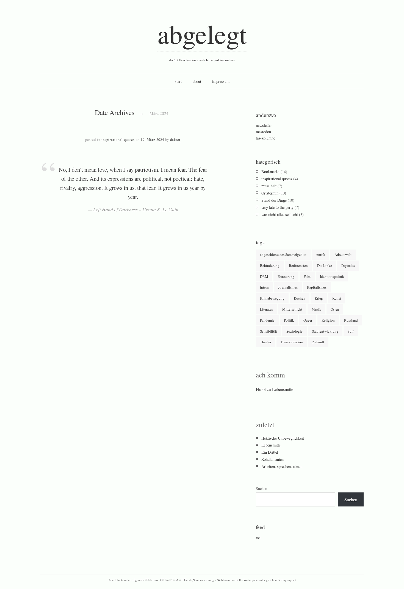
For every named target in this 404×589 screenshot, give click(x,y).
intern (264, 287)
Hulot (261, 389)
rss (258, 537)
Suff (351, 331)
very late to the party (277, 207)
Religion (328, 320)
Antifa (320, 254)
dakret (175, 139)
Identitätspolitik (332, 276)
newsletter (264, 125)
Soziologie (294, 331)
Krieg (319, 298)
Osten (335, 309)
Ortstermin (269, 193)
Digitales (348, 265)
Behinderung (270, 265)
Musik (316, 309)
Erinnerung (286, 276)
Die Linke (324, 265)
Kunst (336, 298)
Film (307, 276)
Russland (351, 320)
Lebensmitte (282, 389)
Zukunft (318, 341)
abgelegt (202, 33)
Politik (289, 320)
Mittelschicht (292, 309)
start (178, 81)
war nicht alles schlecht (279, 214)
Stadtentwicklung (325, 331)
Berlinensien (298, 265)
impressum (220, 81)
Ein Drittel (269, 452)
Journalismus (288, 287)
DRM (264, 276)
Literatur (266, 309)
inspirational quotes (118, 139)
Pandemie (267, 320)
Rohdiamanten (272, 459)
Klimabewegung (272, 298)
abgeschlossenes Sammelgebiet (283, 254)
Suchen (261, 488)
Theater (265, 341)
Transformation (292, 341)
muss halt (268, 185)
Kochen (299, 298)
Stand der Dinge (274, 200)
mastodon (263, 131)
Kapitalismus (316, 287)
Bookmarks (270, 171)
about (197, 81)
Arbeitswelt (343, 254)
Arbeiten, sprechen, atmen (281, 466)
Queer (307, 320)
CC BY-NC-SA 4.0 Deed (175, 580)
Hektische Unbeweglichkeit (282, 438)
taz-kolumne (265, 138)
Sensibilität (268, 331)
